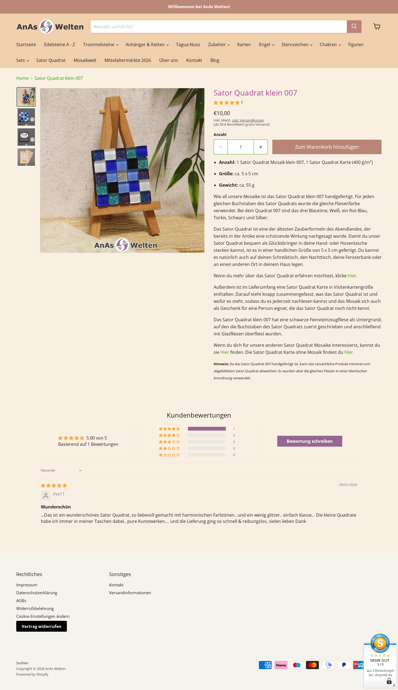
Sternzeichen (295, 44)
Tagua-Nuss (188, 44)
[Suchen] (354, 26)
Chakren (329, 44)
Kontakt (194, 60)
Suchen (22, 662)
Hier (352, 276)
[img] (54, 485)
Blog (214, 60)
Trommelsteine (99, 44)
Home (22, 78)
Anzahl (220, 134)
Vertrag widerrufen (41, 626)
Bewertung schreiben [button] (310, 441)
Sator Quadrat (51, 60)
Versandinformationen (130, 592)
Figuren (356, 44)
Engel (265, 44)
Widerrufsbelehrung (35, 608)
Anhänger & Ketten (146, 44)
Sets (21, 60)
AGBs (21, 600)
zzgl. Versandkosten (248, 120)
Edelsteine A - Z (59, 44)
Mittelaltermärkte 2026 (128, 60)
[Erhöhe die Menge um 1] (261, 146)
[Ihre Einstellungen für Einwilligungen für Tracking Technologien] (389, 681)
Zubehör (217, 44)
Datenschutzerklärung (36, 592)
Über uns (168, 60)
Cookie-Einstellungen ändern (43, 616)
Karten (244, 44)
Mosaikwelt (85, 60)
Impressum (26, 584)
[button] (26, 97)
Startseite (26, 44)
